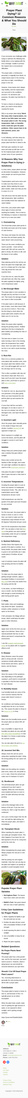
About (4, 1068)
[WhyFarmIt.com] (14, 3)
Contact (5, 1072)
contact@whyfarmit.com (14, 1055)
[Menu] (2, 3)
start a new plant (9, 383)
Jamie (15, 26)
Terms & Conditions (9, 1082)
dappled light (17, 428)
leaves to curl (8, 711)
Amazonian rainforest (18, 467)
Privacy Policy (7, 1080)
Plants (14, 30)
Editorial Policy (7, 1084)
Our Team (6, 1070)
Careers (5, 1074)
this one (4, 581)
